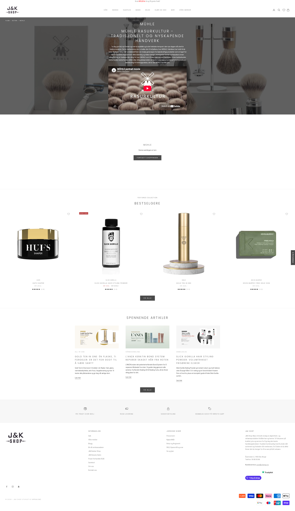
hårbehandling (133, 352)
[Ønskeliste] (284, 10)
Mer (173, 10)
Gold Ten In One (183, 283)
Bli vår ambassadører (96, 447)
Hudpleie (127, 10)
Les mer (78, 378)
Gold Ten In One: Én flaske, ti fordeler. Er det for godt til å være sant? (96, 360)
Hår (105, 10)
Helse (147, 10)
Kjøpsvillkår (171, 440)
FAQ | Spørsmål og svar (175, 447)
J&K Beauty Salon (94, 455)
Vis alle (147, 298)
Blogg (90, 443)
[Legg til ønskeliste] (68, 214)
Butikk (14, 20)
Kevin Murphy (256, 280)
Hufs (38, 280)
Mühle (22, 20)
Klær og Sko (161, 10)
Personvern (171, 436)
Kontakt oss (92, 470)
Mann (138, 10)
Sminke (115, 10)
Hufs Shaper (38, 283)
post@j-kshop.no (263, 465)
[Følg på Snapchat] (19, 486)
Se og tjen (170, 451)
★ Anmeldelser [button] (293, 257)
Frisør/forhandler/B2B (96, 459)
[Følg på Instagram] (13, 486)
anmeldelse (181, 352)
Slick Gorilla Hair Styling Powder (111, 283)
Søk (89, 436)
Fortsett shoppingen (147, 158)
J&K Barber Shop (94, 451)
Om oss (91, 466)
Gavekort (91, 462)
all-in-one (80, 352)
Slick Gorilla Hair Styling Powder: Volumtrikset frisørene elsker (195, 360)
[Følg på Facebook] (7, 486)
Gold (184, 280)
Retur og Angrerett (173, 443)
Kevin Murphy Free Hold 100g (256, 283)
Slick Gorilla (111, 280)
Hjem (8, 20)
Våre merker (185, 10)
